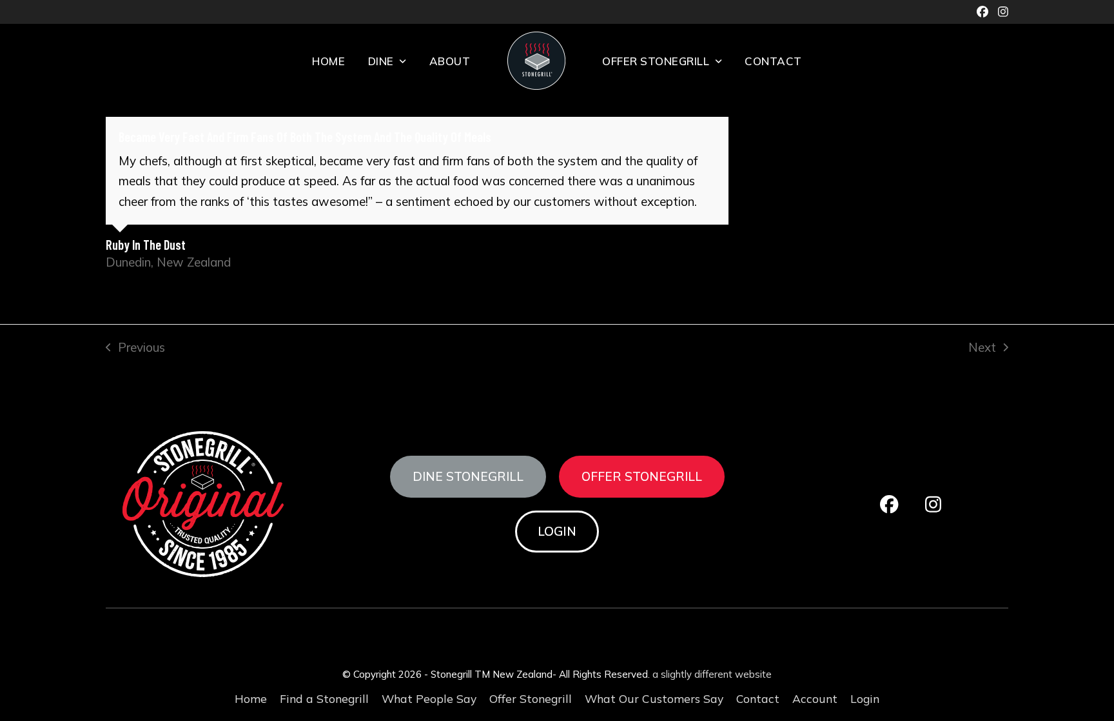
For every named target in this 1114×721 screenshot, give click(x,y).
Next (982, 349)
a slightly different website (712, 674)
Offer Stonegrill (641, 476)
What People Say (429, 698)
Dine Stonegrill (468, 476)
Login (557, 531)
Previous (135, 349)
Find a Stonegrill (324, 698)
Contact (757, 698)
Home (251, 698)
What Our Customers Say (654, 698)
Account (814, 698)
